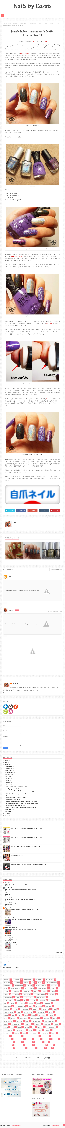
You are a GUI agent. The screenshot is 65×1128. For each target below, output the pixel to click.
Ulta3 (50, 1045)
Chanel (53, 988)
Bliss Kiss (29, 985)
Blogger (48, 1058)
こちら (48, 399)
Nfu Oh (56, 1024)
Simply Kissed (16, 1036)
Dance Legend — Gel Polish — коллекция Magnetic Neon (20, 889)
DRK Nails (42, 1000)
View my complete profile (12, 693)
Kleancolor (42, 1015)
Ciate (35, 991)
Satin (53, 1033)
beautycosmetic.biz (51, 982)
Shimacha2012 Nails (10, 942)
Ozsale (27, 1027)
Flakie (30, 1006)
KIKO (33, 1015)
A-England (16, 979)
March (8, 784)
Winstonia (31, 1048)
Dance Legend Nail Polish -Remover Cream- (22, 944)
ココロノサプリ (9, 937)
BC (33, 982)
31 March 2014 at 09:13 (53, 577)
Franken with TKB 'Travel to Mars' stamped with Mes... (22, 792)
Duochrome (52, 1000)
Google (34, 510)
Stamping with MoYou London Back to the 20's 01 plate (22, 803)
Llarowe (13, 1018)
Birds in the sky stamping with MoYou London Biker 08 (21, 790)
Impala (6, 1015)
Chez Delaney (15, 991)
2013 (6, 813)
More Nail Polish (9, 918)
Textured (38, 1042)
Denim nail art (10, 796)
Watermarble (20, 1048)
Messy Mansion (8, 1021)
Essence (31, 1003)
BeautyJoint (7, 985)
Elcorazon (21, 1003)
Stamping (46, 1039)
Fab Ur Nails (7, 1006)
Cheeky (6, 991)
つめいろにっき (9, 882)
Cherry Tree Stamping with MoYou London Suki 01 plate (22, 801)
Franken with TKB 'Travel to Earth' (16, 797)
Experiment (47, 1003)
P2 (33, 1027)
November (9, 768)
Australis (17, 982)
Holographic (40, 1012)
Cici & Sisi (44, 991)
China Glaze (27, 991)
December (9, 766)
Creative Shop (8, 997)
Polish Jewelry (8, 1030)
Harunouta (45, 1009)
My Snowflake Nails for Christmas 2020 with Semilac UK (20, 899)
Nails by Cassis (32, 5)
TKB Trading (18, 1045)
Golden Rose (25, 1009)
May (7, 780)
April (7, 782)
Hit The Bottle (28, 1012)
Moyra (6, 1024)
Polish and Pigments (11, 927)
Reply (5, 602)
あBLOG (7, 893)
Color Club (16, 994)
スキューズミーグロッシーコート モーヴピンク (16, 884)
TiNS (46, 1042)
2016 (6, 760)
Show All (59, 952)
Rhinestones (7, 1033)
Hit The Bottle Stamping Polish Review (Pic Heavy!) (26, 846)
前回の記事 (49, 323)
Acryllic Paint (28, 979)
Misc (27, 1021)
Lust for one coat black (13, 799)
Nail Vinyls (47, 1024)
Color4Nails (26, 994)
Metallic (19, 1021)
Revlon (48, 1030)
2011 (6, 815)
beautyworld (19, 985)
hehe (19, 1012)
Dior (18, 1000)
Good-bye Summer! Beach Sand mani (17, 786)
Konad (51, 1015)
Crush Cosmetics (28, 997)
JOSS (26, 1015)
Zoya (49, 1048)
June (7, 778)
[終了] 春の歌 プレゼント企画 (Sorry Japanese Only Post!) (26, 828)
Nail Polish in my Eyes (11, 903)
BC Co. (39, 982)
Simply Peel (45, 1036)
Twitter (11, 510)
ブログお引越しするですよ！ (11, 939)
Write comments (56, 569)
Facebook (22, 510)
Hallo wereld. (8, 904)
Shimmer (6, 1036)
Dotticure (33, 1000)
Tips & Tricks (7, 1045)
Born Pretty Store (41, 985)
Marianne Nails (35, 1018)
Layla (5, 1018)
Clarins (6, 994)
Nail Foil (37, 1024)
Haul (54, 1009)
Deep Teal (7, 894)
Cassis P (16, 522)
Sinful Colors (19, 1039)
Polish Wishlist (20, 1030)
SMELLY (37, 1039)
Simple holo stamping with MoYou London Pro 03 (20, 788)
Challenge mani (42, 988)
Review (39, 1030)
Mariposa (46, 1018)
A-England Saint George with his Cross (17, 794)
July (7, 776)
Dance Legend (41, 997)
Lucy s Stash (8, 898)
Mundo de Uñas (16, 1024)
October (8, 770)
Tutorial (29, 1045)
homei (50, 1012)
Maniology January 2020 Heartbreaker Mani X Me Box (25, 909)
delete (60, 577)
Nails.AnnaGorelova (10, 888)
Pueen (31, 1030)
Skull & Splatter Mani (17, 855)
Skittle (29, 1039)
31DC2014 (6, 979)
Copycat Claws (9, 908)
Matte (55, 1018)
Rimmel (17, 1033)
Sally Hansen (33, 1033)
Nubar (6, 1027)
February (9, 809)
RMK (24, 1033)
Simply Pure (7, 1039)
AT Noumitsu (49, 979)
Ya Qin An (40, 1048)
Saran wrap (45, 1033)
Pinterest (56, 510)
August (8, 774)
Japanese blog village (11, 967)
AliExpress (39, 979)
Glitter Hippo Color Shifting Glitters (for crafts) (24, 929)
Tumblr (45, 510)
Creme (17, 997)
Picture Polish (51, 1027)
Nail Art (28, 1024)
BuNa (5, 988)
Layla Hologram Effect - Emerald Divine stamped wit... (22, 807)
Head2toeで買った (16, 256)
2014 (6, 764)
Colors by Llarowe (39, 994)
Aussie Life (7, 982)
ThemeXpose (55, 1125)
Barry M (26, 982)
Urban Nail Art (8, 1048)
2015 (6, 762)
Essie (38, 1003)
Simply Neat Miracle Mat (31, 1036)
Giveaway (6, 1009)
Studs (55, 1039)
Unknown (11, 577)
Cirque (53, 991)
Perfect (40, 1027)
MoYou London (24, 53)
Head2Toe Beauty (8, 1012)
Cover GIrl (52, 994)
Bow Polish (54, 985)
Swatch (18, 1042)
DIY (25, 1000)
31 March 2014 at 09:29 (53, 611)
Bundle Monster (15, 988)
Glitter (15, 1009)
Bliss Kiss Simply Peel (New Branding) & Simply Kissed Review (28, 864)
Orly (19, 1027)
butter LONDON (29, 988)
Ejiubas (12, 1003)
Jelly (19, 1015)
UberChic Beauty (40, 1045)
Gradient (35, 1009)
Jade (13, 1015)
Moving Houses (37, 1021)
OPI (12, 1027)
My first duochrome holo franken (15, 805)
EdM (5, 1003)
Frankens (39, 1006)
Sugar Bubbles (8, 1042)
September (9, 772)
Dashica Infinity (8, 1000)
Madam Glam (23, 1018)
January (8, 811)
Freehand (48, 1006)
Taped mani (28, 1042)
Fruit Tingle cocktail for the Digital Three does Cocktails (26, 919)
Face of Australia (20, 1006)
